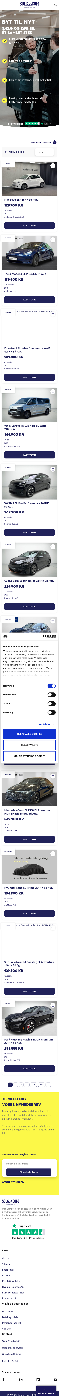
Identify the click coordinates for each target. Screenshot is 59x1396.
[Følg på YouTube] (55, 1380)
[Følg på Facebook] (3, 1380)
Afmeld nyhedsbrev (13, 1181)
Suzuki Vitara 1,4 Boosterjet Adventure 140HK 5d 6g (29, 963)
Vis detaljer (44, 724)
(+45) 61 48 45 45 (11, 1341)
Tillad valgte (29, 745)
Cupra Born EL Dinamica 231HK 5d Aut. (29, 580)
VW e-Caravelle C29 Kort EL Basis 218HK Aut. (25, 427)
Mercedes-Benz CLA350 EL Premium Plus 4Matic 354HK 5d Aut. (27, 812)
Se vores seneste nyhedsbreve (19, 1154)
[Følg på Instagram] (20, 1380)
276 (41, 1084)
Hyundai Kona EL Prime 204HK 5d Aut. (28, 887)
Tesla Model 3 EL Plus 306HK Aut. (25, 274)
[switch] (52, 694)
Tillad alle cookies (29, 734)
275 (33, 1084)
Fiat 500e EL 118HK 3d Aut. (21, 199)
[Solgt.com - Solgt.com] (29, 5)
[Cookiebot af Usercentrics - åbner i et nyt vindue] (43, 636)
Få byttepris (29, 225)
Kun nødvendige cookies (30, 756)
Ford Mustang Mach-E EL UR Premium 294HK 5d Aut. (28, 1041)
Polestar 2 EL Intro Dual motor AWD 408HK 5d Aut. (27, 349)
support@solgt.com (12, 1347)
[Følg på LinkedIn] (38, 1380)
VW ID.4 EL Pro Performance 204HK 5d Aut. (26, 505)
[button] (4, 4)
